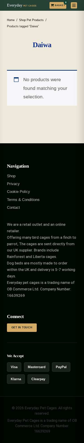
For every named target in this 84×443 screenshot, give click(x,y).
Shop (11, 176)
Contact (13, 207)
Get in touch (21, 327)
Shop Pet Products (31, 20)
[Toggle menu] (74, 5)
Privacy (13, 184)
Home (11, 20)
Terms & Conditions (23, 200)
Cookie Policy (18, 192)
